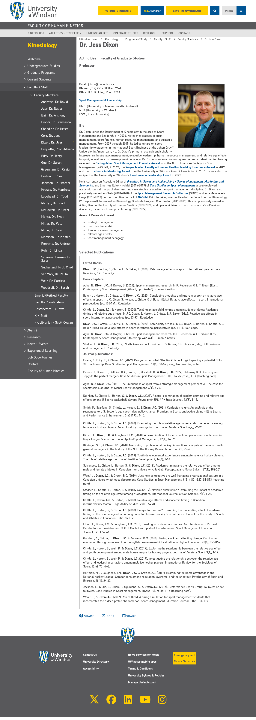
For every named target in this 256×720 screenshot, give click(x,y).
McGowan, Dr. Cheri (55, 210)
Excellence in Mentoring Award (110, 171)
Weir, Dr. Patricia (53, 281)
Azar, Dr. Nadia (51, 108)
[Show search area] (214, 10)
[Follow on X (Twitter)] (94, 702)
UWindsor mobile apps (142, 662)
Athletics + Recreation (65, 33)
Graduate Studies (125, 33)
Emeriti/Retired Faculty (51, 295)
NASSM (143, 197)
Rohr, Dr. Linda (51, 250)
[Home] (33, 11)
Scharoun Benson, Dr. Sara (56, 259)
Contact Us (90, 655)
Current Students (39, 79)
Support (167, 33)
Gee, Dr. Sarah (51, 162)
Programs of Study (136, 39)
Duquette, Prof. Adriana (57, 149)
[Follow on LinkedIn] (127, 702)
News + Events (38, 344)
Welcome (34, 59)
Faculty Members (46, 95)
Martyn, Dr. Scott (53, 203)
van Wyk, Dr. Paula (54, 274)
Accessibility (91, 668)
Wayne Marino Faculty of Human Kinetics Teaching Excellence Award (170, 167)
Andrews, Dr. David (54, 102)
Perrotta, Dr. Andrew (55, 243)
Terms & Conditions (140, 668)
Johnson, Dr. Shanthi (55, 183)
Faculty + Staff (38, 87)
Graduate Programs (41, 72)
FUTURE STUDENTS (118, 11)
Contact (184, 33)
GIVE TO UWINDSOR (187, 11)
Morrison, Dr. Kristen (55, 237)
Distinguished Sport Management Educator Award (128, 163)
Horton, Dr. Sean (52, 176)
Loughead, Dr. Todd (54, 196)
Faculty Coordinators (49, 302)
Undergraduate (97, 33)
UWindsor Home (88, 39)
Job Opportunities (40, 357)
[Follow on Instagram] (162, 702)
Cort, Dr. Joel (50, 135)
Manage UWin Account (142, 682)
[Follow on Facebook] (111, 702)
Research (149, 33)
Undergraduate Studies (44, 66)
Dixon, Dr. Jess (52, 142)
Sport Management (91, 100)
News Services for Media (143, 655)
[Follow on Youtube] (145, 702)
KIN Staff (40, 315)
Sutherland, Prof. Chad (57, 267)
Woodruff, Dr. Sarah (55, 287)
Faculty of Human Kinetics (55, 25)
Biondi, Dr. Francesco (56, 122)
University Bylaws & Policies (146, 675)
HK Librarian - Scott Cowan (53, 322)
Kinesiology (36, 33)
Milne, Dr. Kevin (52, 230)
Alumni (32, 330)
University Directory (96, 662)
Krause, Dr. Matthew (55, 189)
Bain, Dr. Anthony (53, 115)
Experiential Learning (42, 350)
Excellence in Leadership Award (150, 175)
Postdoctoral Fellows (49, 309)
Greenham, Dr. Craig (55, 169)
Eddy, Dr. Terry (51, 156)
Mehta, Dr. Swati (52, 216)
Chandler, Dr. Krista (55, 129)
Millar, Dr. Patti (52, 223)
